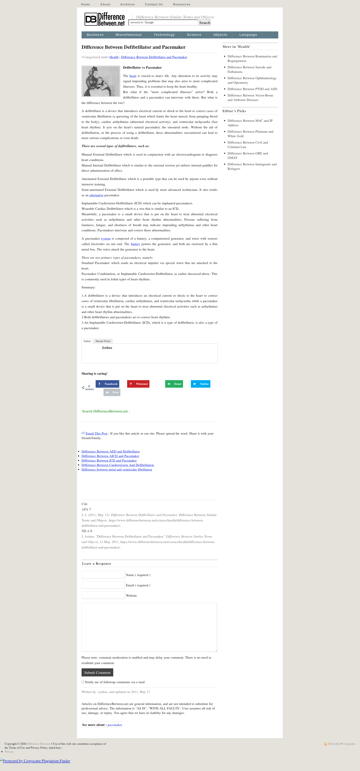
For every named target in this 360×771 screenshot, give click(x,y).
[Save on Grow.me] (161, 384)
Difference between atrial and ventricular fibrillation (117, 469)
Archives (127, 4)
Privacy (9, 751)
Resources (181, 4)
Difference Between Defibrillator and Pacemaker (154, 57)
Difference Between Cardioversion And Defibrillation (118, 465)
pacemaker (115, 724)
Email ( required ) (138, 585)
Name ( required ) (138, 574)
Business (95, 35)
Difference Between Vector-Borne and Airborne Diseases (250, 97)
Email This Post (96, 433)
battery (135, 243)
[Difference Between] (105, 26)
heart (133, 75)
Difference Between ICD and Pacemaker (109, 460)
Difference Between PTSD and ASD (252, 89)
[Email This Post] (83, 433)
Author (87, 341)
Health (114, 57)
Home (85, 4)
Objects (220, 35)
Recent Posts (103, 341)
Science (194, 35)
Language (248, 35)
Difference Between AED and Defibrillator (111, 451)
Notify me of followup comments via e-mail (115, 682)
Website (131, 595)
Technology (164, 35)
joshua (107, 347)
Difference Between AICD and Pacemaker (110, 456)
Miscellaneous (129, 35)
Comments (349, 743)
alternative (96, 195)
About (105, 4)
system (105, 238)
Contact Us (154, 4)
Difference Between (38, 743)
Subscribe (334, 743)
